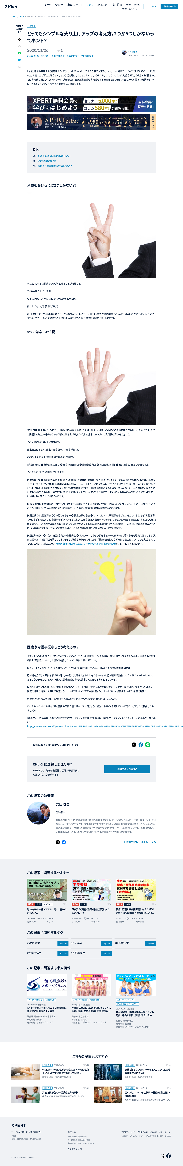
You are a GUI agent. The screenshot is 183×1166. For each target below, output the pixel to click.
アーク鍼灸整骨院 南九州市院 (79, 1140)
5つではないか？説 (47, 161)
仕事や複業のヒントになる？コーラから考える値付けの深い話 (86, 543)
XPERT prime (133, 4)
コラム (89, 4)
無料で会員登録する (127, 769)
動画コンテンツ (74, 4)
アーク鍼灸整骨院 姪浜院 (77, 1136)
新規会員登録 (170, 6)
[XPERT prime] (91, 122)
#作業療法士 (72, 56)
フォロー (63, 943)
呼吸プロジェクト (75, 1149)
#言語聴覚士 (87, 56)
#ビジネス (45, 56)
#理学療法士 (58, 56)
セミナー (59, 4)
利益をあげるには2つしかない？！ (54, 155)
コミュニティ (103, 4)
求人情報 (117, 4)
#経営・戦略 (33, 56)
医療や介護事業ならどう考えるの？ (55, 166)
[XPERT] (91, 104)
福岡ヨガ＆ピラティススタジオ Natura (81, 1143)
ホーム (47, 4)
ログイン (152, 6)
